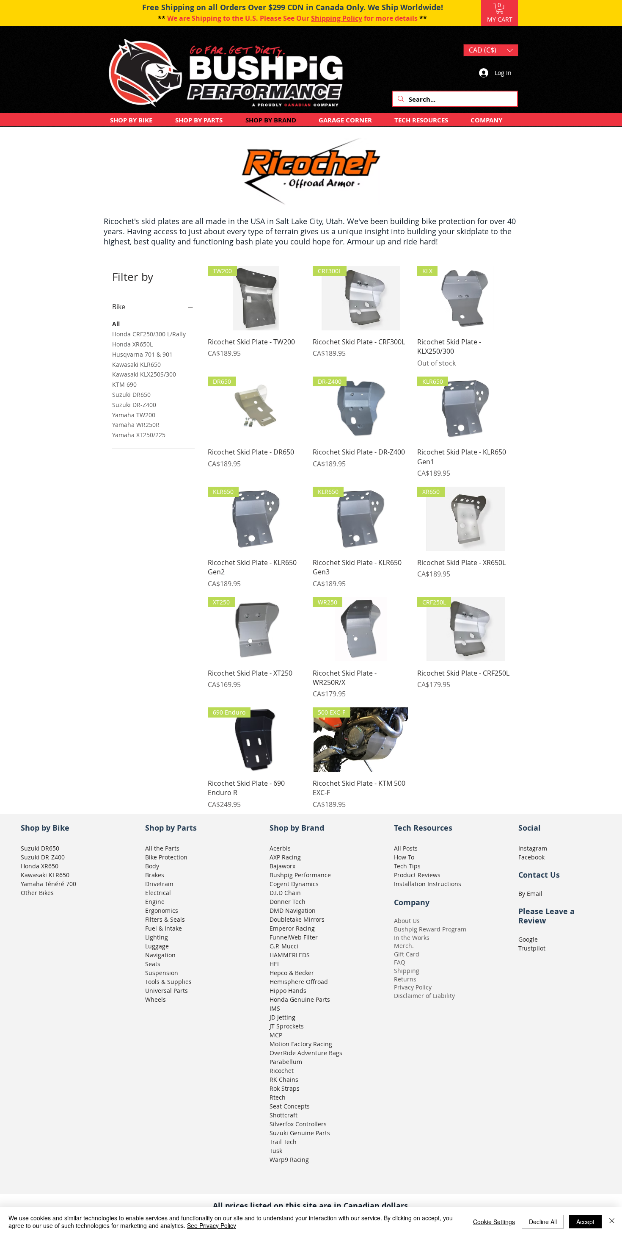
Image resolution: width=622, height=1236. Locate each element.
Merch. (404, 946)
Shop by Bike (45, 828)
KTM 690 (124, 384)
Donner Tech (287, 902)
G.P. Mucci (284, 946)
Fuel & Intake (163, 928)
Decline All (543, 1221)
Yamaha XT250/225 (138, 435)
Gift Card (406, 954)
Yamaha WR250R (136, 425)
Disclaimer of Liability (424, 996)
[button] (499, 8)
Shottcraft (283, 1115)
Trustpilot (531, 948)
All (116, 324)
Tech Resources (423, 828)
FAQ (399, 962)
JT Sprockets (287, 1026)
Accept (585, 1221)
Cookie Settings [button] (494, 1221)
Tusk (276, 1151)
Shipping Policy (336, 18)
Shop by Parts (171, 828)
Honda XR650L (132, 344)
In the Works (411, 938)
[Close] (612, 1221)
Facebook (531, 857)
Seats (152, 964)
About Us (407, 921)
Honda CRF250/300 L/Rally (149, 334)
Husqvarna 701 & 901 (142, 354)
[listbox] (490, 50)
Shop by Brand (297, 828)
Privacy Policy (413, 987)
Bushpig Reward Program (430, 929)
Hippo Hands (288, 991)
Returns (405, 979)
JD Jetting (282, 1017)
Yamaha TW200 (133, 415)
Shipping (406, 971)
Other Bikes (37, 893)
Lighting (156, 937)
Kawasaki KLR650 (136, 364)
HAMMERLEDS (290, 955)
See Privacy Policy (211, 1225)
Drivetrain (159, 884)
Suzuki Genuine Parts (300, 1133)
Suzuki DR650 (131, 395)
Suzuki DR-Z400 (134, 405)
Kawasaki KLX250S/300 (144, 374)
